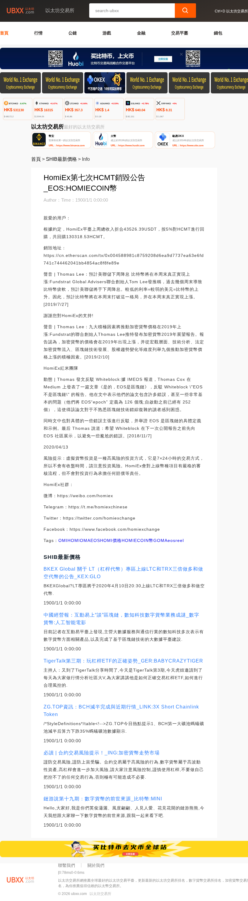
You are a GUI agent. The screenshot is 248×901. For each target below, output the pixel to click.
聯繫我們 (66, 865)
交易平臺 (179, 33)
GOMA (160, 540)
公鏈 (72, 33)
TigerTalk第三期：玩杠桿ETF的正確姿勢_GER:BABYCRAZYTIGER (123, 660)
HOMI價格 (111, 540)
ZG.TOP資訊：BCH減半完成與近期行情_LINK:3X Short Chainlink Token (121, 710)
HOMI (73, 540)
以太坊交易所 (100, 894)
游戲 (107, 33)
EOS (95, 540)
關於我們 (95, 865)
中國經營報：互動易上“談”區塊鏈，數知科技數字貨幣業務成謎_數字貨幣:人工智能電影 (121, 618)
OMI (62, 540)
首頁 (4, 33)
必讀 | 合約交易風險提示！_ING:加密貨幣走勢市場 (102, 752)
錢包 (218, 33)
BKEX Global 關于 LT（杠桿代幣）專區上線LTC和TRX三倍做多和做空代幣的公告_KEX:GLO (123, 572)
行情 (38, 33)
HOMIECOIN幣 (137, 540)
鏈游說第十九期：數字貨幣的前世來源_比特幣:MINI (103, 798)
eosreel (176, 540)
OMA (85, 540)
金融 (141, 33)
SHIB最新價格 (61, 159)
